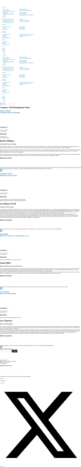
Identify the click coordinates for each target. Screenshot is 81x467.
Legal (66, 382)
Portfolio (4, 31)
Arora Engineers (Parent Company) (26, 34)
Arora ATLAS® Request (8, 20)
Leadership (5, 35)
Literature (21, 36)
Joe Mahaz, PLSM (8, 174)
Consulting (5, 14)
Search (1, 104)
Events (4, 49)
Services (4, 7)
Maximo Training (22, 13)
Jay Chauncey (8, 292)
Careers (4, 39)
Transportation (22, 26)
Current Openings (6, 44)
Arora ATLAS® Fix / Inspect (8, 21)
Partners (4, 36)
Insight (4, 50)
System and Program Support (8, 13)
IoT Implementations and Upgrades (26, 14)
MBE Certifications (6, 37)
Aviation (4, 27)
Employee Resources (72, 382)
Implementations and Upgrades (25, 10)
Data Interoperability (23, 9)
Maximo (21, 19)
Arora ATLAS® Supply (24, 21)
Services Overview (6, 10)
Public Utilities (22, 29)
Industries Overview (7, 26)
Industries (4, 24)
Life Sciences (5, 29)
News (4, 46)
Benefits (4, 43)
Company (4, 32)
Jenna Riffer (14, 235)
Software (4, 17)
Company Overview (7, 34)
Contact (4, 52)
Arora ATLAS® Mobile (24, 20)
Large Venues (22, 27)
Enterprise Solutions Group (24, 35)
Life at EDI (5, 42)
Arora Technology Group (8, 22)
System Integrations (23, 12)
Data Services (5, 9)
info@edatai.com (10, 363)
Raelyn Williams (10, 111)
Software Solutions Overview (8, 19)
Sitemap (79, 382)
